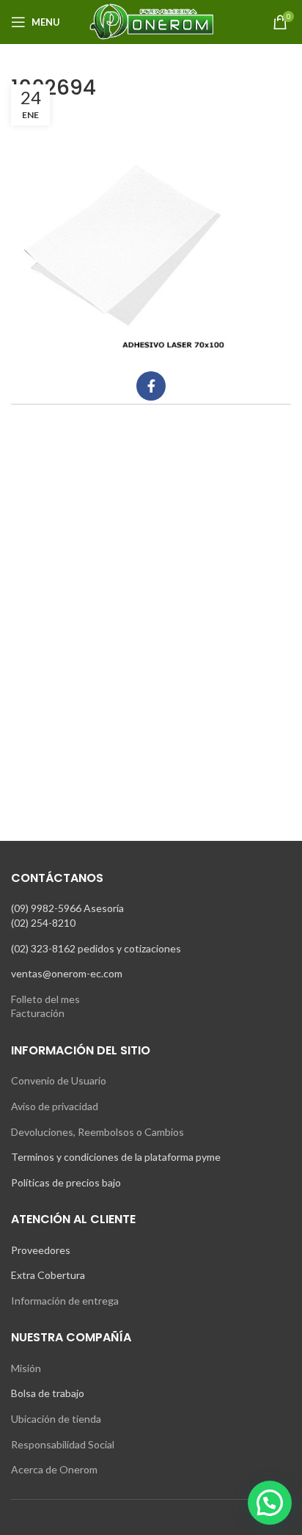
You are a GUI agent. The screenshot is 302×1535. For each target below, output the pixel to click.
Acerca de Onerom (54, 1469)
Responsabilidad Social (62, 1444)
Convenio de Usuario (58, 1080)
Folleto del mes (45, 999)
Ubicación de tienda (56, 1418)
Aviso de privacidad (54, 1106)
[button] (270, 1503)
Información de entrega (65, 1300)
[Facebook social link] (151, 386)
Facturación (38, 1013)
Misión (26, 1368)
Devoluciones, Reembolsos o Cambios (97, 1132)
